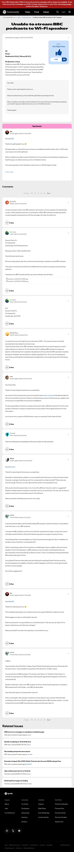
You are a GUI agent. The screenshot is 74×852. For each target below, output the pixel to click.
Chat (36, 12)
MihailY (29, 764)
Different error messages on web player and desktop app (24, 732)
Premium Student (61, 817)
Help (27, 12)
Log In (64, 12)
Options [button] (68, 37)
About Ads (42, 845)
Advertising (25, 813)
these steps (66, 4)
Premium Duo (59, 808)
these (33, 480)
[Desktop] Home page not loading (16, 781)
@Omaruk (11, 467)
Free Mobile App (43, 813)
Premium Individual (61, 804)
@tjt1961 (11, 139)
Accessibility (49, 845)
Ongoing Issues (26, 17)
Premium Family (60, 813)
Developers (25, 808)
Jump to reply (9, 172)
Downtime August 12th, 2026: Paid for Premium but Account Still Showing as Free (32, 761)
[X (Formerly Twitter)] (13, 830)
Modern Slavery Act (9, 848)
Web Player (42, 808)
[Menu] (69, 12)
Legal (6, 845)
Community (13, 12)
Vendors (24, 822)
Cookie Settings (34, 845)
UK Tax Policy (19, 848)
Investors (24, 817)
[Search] (57, 12)
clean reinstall (48, 395)
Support (41, 804)
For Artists (24, 804)
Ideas (46, 12)
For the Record (9, 813)
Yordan (30, 754)
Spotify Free (59, 822)
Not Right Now (59, 46)
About (7, 804)
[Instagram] (7, 830)
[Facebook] (19, 830)
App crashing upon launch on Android (17, 771)
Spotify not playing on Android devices (17, 742)
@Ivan (56, 488)
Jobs (6, 808)
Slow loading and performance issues (17, 751)
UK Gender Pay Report (28, 848)
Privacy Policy (25, 845)
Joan (29, 735)
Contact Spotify (43, 817)
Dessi (29, 745)
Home (14, 17)
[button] (56, 59)
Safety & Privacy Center (14, 845)
